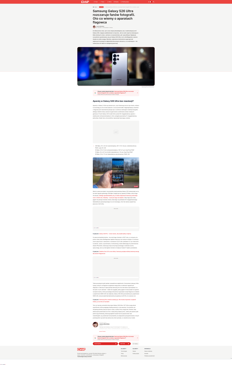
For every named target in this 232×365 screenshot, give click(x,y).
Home (95, 7)
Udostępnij (97, 343)
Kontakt (146, 353)
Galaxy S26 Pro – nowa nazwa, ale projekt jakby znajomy (115, 233)
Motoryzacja (124, 356)
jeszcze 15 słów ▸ (102, 331)
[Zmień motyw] (150, 1)
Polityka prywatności (149, 356)
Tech (96, 1)
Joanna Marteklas (100, 26)
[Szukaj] (154, 2)
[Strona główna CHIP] (85, 2)
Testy (102, 1)
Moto (110, 1)
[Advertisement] (116, 218)
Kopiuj (136, 343)
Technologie (124, 351)
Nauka (116, 1)
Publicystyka (125, 1)
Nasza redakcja (148, 351)
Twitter (122, 343)
